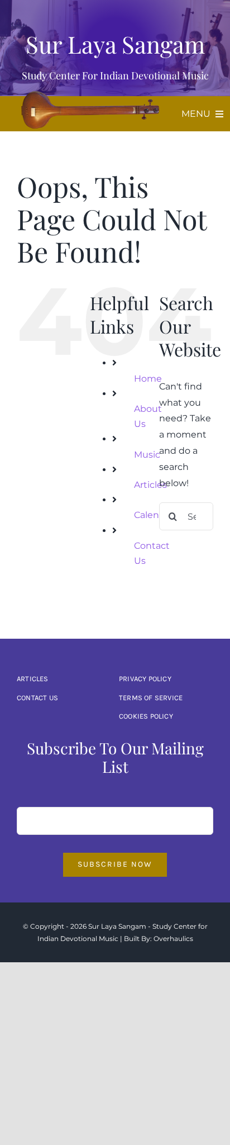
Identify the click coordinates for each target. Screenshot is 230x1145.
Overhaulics (173, 938)
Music (147, 454)
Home (148, 378)
